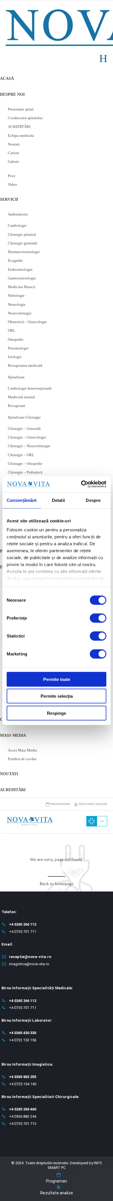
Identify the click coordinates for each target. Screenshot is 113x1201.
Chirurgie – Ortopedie (25, 463)
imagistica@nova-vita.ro (29, 964)
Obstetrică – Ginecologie (27, 322)
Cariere (13, 153)
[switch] (98, 617)
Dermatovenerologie (24, 252)
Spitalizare (16, 377)
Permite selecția (57, 696)
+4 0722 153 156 (22, 1040)
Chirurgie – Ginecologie (27, 437)
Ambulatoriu (18, 214)
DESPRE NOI (12, 94)
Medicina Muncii (21, 287)
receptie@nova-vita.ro (30, 957)
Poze (11, 176)
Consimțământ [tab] (22, 500)
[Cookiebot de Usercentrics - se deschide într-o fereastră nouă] (81, 484)
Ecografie (15, 260)
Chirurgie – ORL (21, 455)
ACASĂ (7, 78)
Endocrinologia (20, 269)
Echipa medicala (21, 135)
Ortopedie (15, 339)
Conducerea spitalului (25, 118)
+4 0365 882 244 (22, 1116)
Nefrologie (16, 295)
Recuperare (16, 406)
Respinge (56, 712)
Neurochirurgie (20, 313)
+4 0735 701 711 (22, 931)
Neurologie (16, 304)
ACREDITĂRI (19, 126)
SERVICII (9, 199)
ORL (11, 330)
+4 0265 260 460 (22, 1109)
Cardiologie (17, 225)
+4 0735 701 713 (22, 1123)
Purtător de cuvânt (22, 759)
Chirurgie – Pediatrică (25, 472)
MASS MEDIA (13, 735)
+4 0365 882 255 (22, 1077)
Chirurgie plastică (22, 234)
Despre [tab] (93, 500)
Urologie (15, 357)
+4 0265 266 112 (22, 924)
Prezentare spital (21, 109)
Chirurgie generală (22, 243)
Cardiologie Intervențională (30, 388)
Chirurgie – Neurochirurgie (29, 446)
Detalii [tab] (58, 500)
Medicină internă (21, 397)
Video (12, 184)
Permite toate (56, 679)
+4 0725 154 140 (22, 1084)
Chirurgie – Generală (24, 428)
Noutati (14, 144)
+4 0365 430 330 (22, 1033)
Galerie (13, 161)
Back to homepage (57, 883)
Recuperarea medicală (25, 365)
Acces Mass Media (22, 750)
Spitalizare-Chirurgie (24, 417)
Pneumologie (18, 348)
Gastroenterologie (22, 278)
